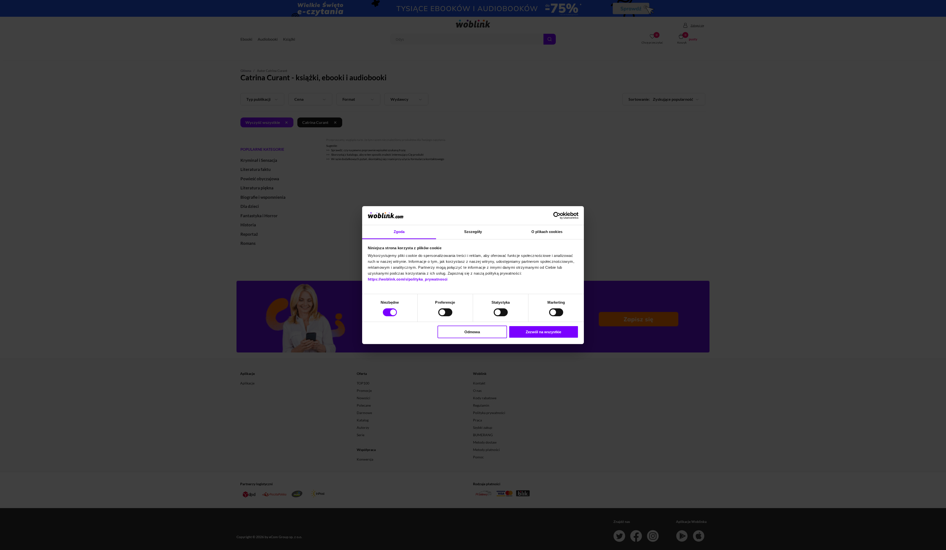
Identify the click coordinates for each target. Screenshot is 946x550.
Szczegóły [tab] (473, 232)
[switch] (445, 312)
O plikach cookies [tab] (546, 232)
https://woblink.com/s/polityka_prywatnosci (408, 279)
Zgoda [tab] (399, 232)
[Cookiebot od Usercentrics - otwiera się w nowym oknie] (556, 215)
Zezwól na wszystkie (543, 332)
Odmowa (472, 332)
